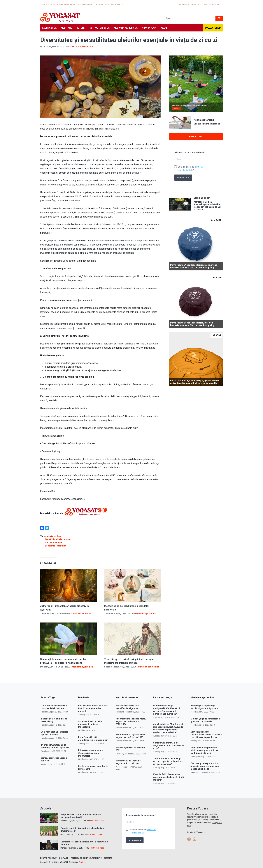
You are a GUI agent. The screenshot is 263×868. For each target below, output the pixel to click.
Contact (63, 858)
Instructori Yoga (99, 28)
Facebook (189, 839)
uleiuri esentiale (53, 536)
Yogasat (99, 17)
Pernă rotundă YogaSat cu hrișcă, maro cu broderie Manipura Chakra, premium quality (192, 324)
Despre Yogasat (48, 858)
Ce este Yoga (48, 4)
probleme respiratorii (56, 546)
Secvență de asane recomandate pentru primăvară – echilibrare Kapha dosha (206, 734)
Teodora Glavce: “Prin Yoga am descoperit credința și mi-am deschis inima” (168, 761)
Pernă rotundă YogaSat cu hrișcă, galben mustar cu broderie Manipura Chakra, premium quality (194, 381)
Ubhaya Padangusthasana (207, 124)
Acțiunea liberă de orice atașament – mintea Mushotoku (90, 724)
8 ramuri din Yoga (66, 4)
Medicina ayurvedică (125, 28)
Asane (164, 28)
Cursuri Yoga (102, 4)
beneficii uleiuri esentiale (57, 539)
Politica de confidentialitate (86, 858)
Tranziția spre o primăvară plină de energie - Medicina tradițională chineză (204, 750)
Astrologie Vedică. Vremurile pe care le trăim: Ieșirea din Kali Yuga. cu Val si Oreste (207, 206)
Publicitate (216, 4)
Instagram (194, 839)
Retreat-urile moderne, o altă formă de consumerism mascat (93, 708)
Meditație (66, 28)
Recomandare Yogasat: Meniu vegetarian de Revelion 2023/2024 (131, 721)
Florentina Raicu (53, 542)
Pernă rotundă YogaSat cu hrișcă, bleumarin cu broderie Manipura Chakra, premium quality (193, 266)
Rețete (80, 28)
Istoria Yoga (149, 28)
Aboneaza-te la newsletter (192, 4)
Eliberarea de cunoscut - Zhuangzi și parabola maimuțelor (90, 753)
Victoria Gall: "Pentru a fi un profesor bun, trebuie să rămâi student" (168, 777)
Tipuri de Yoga (85, 4)
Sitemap (108, 858)
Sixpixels (82, 862)
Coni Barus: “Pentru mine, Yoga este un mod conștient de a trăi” (168, 745)
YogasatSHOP (213, 28)
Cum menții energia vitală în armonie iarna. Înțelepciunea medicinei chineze (205, 766)
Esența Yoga (49, 28)
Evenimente (117, 4)
